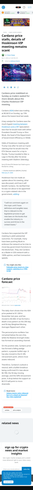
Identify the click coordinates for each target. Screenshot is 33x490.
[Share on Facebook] (4, 87)
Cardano (7, 410)
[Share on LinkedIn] (11, 87)
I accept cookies (8, 482)
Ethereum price (23, 12)
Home (5, 32)
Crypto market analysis (15, 32)
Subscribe (26, 469)
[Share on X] (8, 87)
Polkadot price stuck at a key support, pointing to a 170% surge (17, 269)
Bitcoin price (8, 12)
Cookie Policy (7, 478)
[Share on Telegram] (14, 87)
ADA (11, 110)
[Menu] (29, 7)
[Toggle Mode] (24, 7)
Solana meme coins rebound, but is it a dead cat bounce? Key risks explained (18, 395)
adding (16, 194)
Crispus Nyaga (11, 55)
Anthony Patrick (15, 61)
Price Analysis (17, 410)
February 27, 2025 (7, 173)
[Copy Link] (18, 87)
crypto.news (17, 305)
